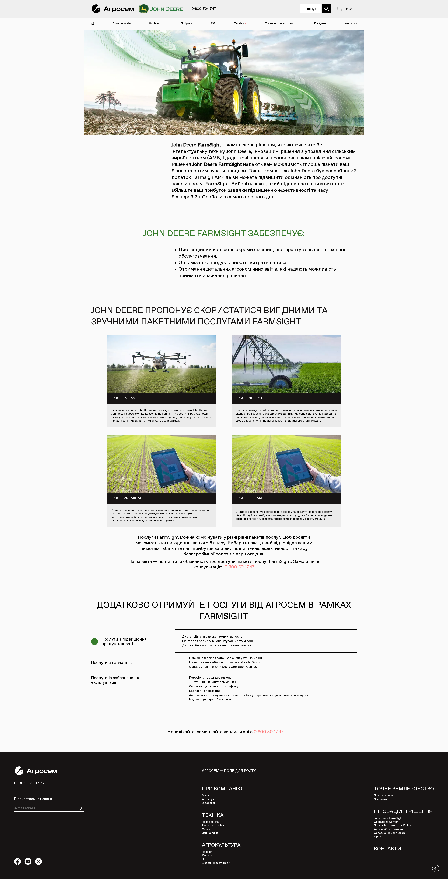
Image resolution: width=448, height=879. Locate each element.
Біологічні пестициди (216, 863)
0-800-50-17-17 (29, 783)
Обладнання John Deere (390, 833)
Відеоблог (208, 803)
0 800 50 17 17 (240, 567)
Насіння (154, 23)
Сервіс (206, 829)
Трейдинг (320, 23)
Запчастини (210, 833)
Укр (349, 9)
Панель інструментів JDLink (392, 825)
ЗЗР (213, 23)
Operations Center (386, 822)
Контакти (351, 23)
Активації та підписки (388, 829)
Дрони (378, 836)
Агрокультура (221, 845)
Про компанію (122, 23)
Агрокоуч (208, 799)
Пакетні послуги (385, 795)
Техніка (239, 23)
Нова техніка (210, 822)
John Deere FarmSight (388, 818)
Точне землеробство (279, 23)
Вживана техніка (213, 825)
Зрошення (380, 799)
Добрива (186, 23)
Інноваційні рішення (403, 811)
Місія (205, 795)
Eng (339, 9)
